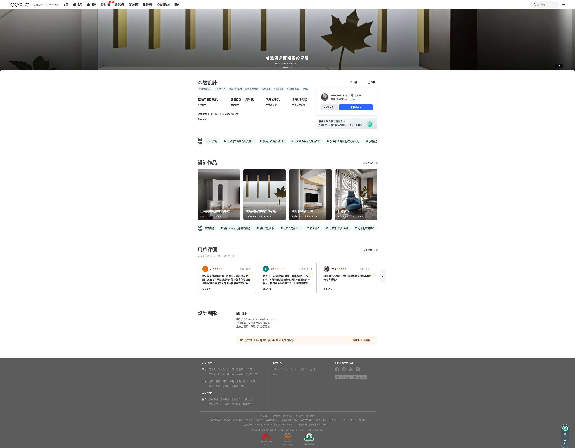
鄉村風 (221, 369)
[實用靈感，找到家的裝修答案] (14, 5)
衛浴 (225, 381)
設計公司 (77, 4)
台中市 (294, 369)
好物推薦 (134, 4)
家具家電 (236, 404)
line (344, 369)
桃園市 (275, 374)
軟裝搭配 (247, 404)
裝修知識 (236, 399)
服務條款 (276, 416)
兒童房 (226, 386)
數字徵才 (310, 416)
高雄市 (303, 369)
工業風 (212, 374)
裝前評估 (213, 399)
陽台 (211, 386)
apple (359, 377)
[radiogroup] (220, 269)
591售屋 (259, 420)
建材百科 (224, 404)
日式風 (221, 374)
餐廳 (218, 381)
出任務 (342, 420)
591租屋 (248, 420)
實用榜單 (148, 4)
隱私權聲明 (287, 416)
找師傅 (362, 420)
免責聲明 (265, 416)
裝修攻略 (119, 4)
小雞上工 (352, 420)
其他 (257, 374)
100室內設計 (215, 420)
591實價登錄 (271, 420)
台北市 (285, 369)
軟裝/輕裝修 (163, 4)
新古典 (248, 374)
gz (287, 439)
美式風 (230, 374)
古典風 (230, 369)
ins (357, 369)
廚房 (238, 381)
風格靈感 (224, 399)
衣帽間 (235, 386)
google (343, 377)
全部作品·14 (369, 162)
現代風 (212, 369)
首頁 (65, 4)
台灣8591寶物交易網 (289, 420)
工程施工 (213, 404)
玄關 (252, 381)
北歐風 (248, 369)
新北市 (275, 369)
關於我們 (299, 416)
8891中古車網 (307, 420)
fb (337, 369)
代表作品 (105, 4)
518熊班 (333, 420)
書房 (232, 381)
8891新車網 (321, 420)
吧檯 (218, 386)
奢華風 (239, 374)
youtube (351, 369)
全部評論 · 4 (369, 249)
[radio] (216, 269)
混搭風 (239, 369)
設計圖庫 (91, 4)
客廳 (211, 381)
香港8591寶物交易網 (233, 420)
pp (266, 439)
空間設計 (247, 399)
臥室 (245, 381)
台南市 (312, 369)
